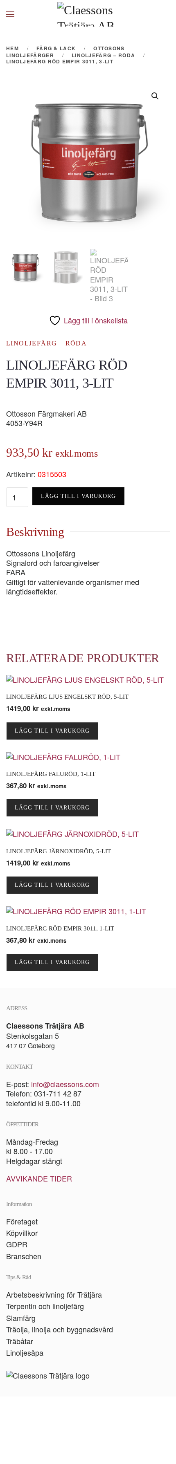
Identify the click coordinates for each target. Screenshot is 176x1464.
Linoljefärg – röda (46, 343)
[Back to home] (88, 14)
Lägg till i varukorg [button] (52, 731)
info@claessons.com (65, 1083)
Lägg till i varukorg (78, 496)
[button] (10, 14)
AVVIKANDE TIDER (39, 1178)
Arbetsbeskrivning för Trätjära (54, 1294)
